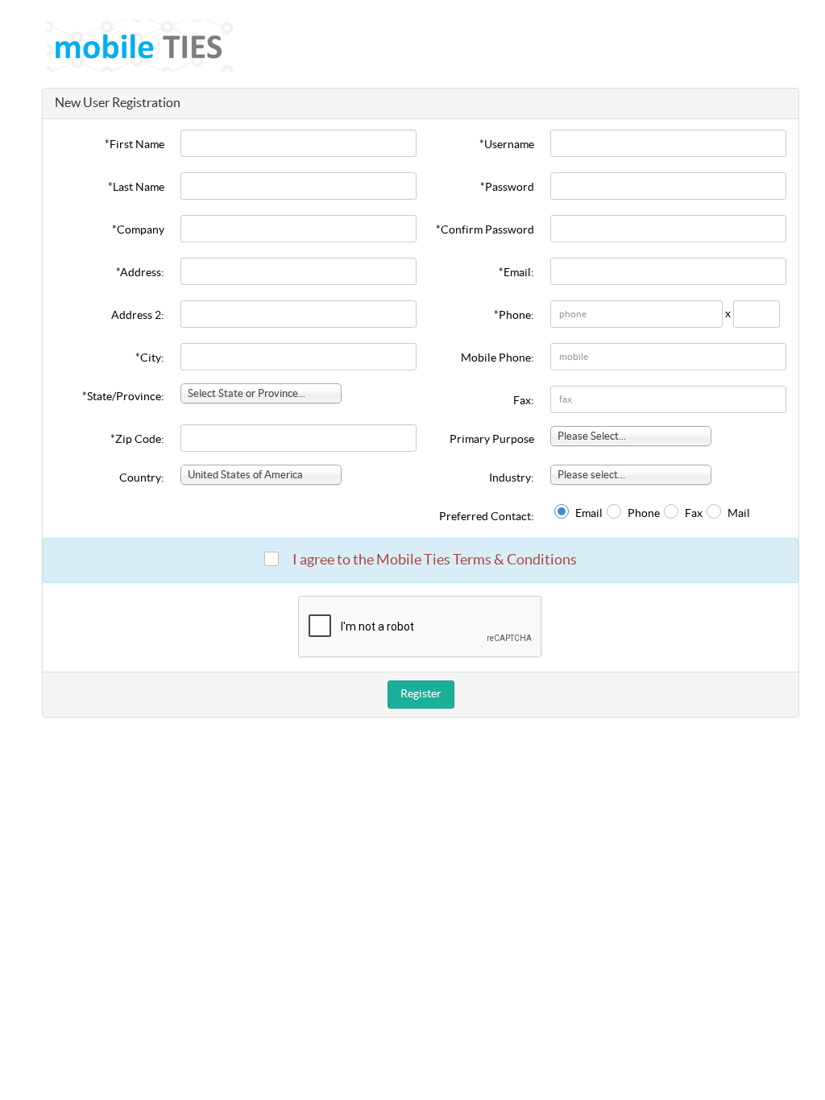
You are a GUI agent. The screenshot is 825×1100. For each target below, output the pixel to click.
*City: (149, 358)
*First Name (134, 145)
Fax (694, 513)
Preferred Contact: (486, 517)
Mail (739, 513)
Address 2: (137, 315)
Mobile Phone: (497, 358)
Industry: (511, 478)
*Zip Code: (137, 439)
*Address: (140, 273)
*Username (506, 145)
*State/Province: (123, 397)
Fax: (523, 401)
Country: (141, 478)
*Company (138, 230)
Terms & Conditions (515, 560)
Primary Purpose (492, 439)
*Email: (516, 273)
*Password (507, 187)
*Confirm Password (485, 230)
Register (421, 694)
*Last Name (136, 187)
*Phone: (514, 315)
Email (589, 513)
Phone (644, 513)
